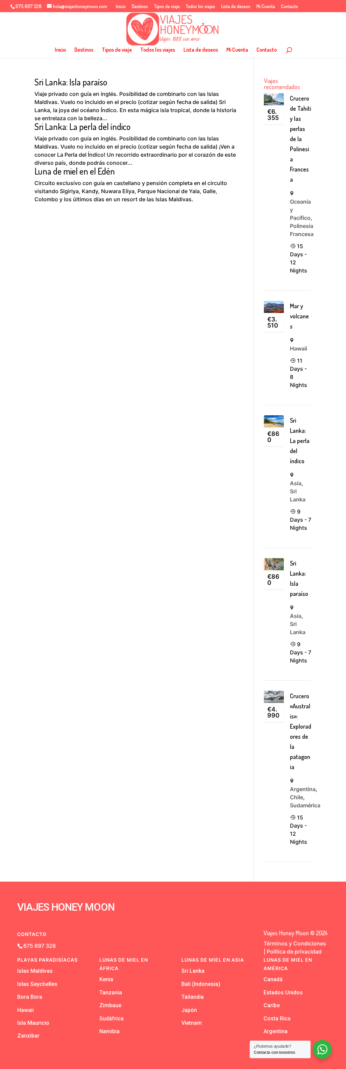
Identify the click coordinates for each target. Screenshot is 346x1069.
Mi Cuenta (265, 6)
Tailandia (192, 997)
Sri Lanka (192, 971)
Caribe (272, 1005)
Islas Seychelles (37, 984)
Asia (295, 483)
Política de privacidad (294, 951)
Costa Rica (277, 1018)
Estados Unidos (283, 992)
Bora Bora (29, 997)
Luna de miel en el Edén (74, 171)
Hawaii (298, 348)
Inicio (121, 6)
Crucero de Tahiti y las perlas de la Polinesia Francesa (300, 139)
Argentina (303, 789)
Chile (296, 797)
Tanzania (110, 992)
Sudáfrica (111, 1018)
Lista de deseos (235, 6)
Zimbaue (110, 1005)
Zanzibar (28, 1036)
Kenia (106, 979)
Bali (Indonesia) (200, 984)
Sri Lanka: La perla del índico (82, 126)
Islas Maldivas (35, 971)
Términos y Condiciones (295, 943)
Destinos (140, 6)
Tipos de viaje (167, 6)
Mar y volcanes (299, 316)
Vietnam (191, 1023)
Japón (189, 1010)
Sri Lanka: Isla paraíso (70, 81)
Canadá (273, 979)
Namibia (109, 1031)
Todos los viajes (200, 6)
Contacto (289, 6)
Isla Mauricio (33, 1023)
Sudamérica (305, 805)
